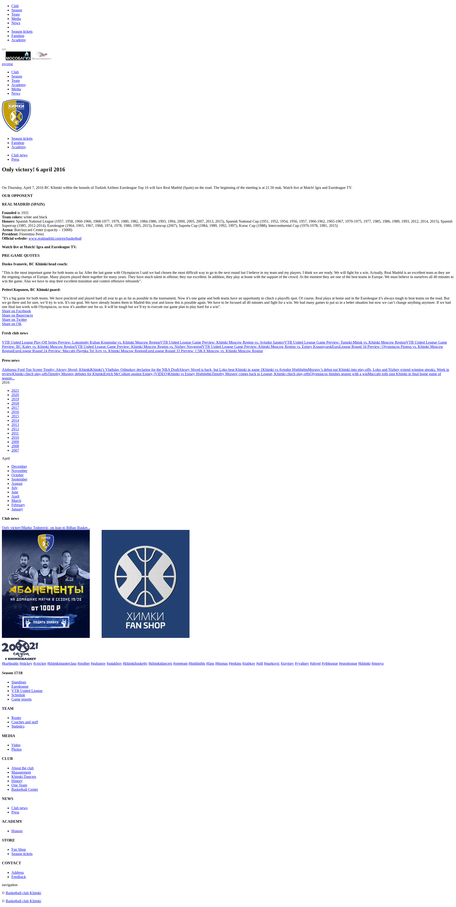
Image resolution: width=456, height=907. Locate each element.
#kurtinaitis (10, 663)
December (19, 466)
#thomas (221, 663)
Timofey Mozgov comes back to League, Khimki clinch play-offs (261, 374)
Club (15, 6)
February (18, 505)
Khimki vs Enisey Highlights (190, 374)
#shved (315, 663)
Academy (18, 40)
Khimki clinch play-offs (30, 374)
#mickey (25, 663)
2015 (15, 416)
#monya (377, 663)
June (14, 492)
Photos (16, 749)
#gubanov (98, 663)
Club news (19, 155)
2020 (15, 395)
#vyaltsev (302, 663)
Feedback (18, 877)
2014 (15, 420)
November (19, 471)
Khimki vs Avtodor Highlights (285, 370)
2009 (15, 442)
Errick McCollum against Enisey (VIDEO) (136, 374)
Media (16, 19)
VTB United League (27, 691)
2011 (15, 433)
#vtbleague (330, 663)
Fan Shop (18, 849)
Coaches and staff (24, 722)
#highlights (197, 663)
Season (16, 10)
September (19, 479)
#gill (259, 663)
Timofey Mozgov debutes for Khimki (76, 374)
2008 (15, 446)
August (16, 484)
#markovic (272, 663)
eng (10, 64)
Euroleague (19, 686)
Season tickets (22, 31)
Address (17, 872)
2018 (15, 403)
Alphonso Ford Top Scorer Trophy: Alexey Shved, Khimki (46, 370)
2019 (15, 399)
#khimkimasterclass (61, 663)
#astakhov (114, 663)
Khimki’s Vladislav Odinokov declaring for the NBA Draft (134, 370)
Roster (16, 718)
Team (15, 14)
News (15, 23)
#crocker (39, 663)
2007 (15, 450)
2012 (15, 429)
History (17, 781)
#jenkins (235, 663)
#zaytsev (287, 663)
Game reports (21, 699)
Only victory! (12, 528)
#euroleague (348, 663)
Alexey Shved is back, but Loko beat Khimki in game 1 (220, 370)
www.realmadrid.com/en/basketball (54, 238)
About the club (22, 768)
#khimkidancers (160, 663)
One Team (19, 785)
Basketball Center (24, 789)
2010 (15, 437)
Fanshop (17, 36)
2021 (15, 390)
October (17, 475)
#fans (210, 663)
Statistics (17, 726)
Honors (17, 831)
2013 (15, 425)
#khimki (364, 663)
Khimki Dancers (23, 777)
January (17, 509)
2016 (15, 412)
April (15, 496)
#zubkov (248, 663)
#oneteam (180, 663)
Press (15, 159)
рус (4, 64)
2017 (15, 408)
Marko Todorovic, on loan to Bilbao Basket (54, 528)
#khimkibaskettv (135, 663)
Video (15, 745)
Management (21, 772)
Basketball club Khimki (23, 893)
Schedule (18, 695)
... (13, 378)
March (16, 501)
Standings (18, 682)
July (14, 488)
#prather (83, 663)
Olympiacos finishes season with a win (339, 374)
